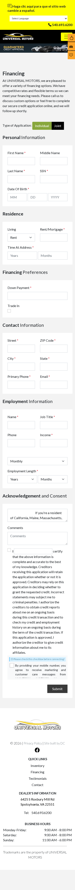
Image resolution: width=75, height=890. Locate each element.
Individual (42, 126)
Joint (57, 126)
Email (45, 376)
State (45, 358)
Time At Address (20, 247)
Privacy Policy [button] (33, 743)
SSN (44, 171)
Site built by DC (54, 743)
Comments (15, 528)
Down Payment (18, 288)
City (12, 358)
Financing (37, 772)
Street (13, 340)
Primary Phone (19, 376)
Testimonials (38, 778)
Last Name (16, 171)
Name (13, 417)
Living (12, 229)
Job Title (47, 417)
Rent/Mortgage (51, 229)
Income (45, 435)
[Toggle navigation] (66, 37)
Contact (37, 785)
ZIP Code (48, 340)
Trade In (13, 306)
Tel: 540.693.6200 (37, 813)
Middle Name (50, 153)
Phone (12, 435)
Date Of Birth (18, 189)
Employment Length (23, 471)
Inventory (37, 766)
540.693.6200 (62, 25)
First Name (17, 153)
